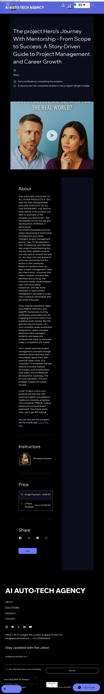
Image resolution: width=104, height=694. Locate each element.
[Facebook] (70, 4)
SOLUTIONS (12, 607)
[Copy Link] (46, 538)
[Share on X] (28, 538)
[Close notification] (35, 677)
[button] (92, 4)
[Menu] (7, 3)
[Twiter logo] (75, 4)
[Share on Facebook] (20, 538)
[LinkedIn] (24, 626)
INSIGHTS (10, 613)
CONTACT (10, 618)
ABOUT (9, 602)
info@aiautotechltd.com (17, 638)
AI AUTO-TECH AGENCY (24, 7)
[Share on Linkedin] (37, 538)
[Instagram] (65, 4)
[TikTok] (61, 4)
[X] (18, 626)
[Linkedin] (79, 4)
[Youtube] (84, 4)
